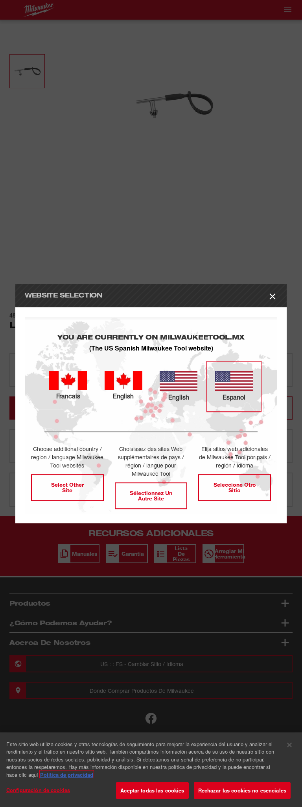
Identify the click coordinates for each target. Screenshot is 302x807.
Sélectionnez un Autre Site (151, 495)
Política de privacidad (66, 774)
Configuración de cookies (38, 790)
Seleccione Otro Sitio (235, 487)
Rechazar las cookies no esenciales (242, 790)
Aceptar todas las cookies (152, 790)
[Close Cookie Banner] (289, 745)
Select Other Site (67, 487)
